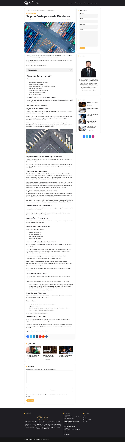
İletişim (84, 415)
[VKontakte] (46, 336)
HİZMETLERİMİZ (78, 2)
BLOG (96, 2)
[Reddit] (43, 336)
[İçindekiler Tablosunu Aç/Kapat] (69, 70)
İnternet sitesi (54, 389)
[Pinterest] (40, 336)
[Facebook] (27, 336)
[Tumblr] (37, 336)
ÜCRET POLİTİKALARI (88, 2)
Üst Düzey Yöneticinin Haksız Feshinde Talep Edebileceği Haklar (91, 121)
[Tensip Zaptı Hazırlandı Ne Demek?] (82, 110)
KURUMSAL (70, 2)
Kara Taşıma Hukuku (36, 10)
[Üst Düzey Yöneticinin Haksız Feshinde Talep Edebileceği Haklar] (82, 121)
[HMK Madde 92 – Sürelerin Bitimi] (82, 104)
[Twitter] (31, 336)
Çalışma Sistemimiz (87, 419)
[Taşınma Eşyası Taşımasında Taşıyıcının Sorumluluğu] (33, 350)
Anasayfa (29, 10)
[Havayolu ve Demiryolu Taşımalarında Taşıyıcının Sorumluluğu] (50, 350)
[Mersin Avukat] (31, 3)
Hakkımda (85, 421)
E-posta (28, 389)
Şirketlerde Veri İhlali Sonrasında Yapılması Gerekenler (91, 128)
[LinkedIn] (34, 336)
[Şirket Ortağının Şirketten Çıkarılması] (82, 116)
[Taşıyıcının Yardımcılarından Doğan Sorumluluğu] (66, 350)
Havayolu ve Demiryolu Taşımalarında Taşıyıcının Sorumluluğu (48, 356)
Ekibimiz (84, 417)
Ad (27, 385)
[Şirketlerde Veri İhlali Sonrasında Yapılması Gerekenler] (82, 128)
